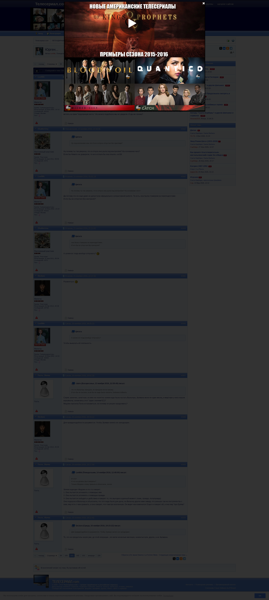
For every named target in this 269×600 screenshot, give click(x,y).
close (203, 3)
